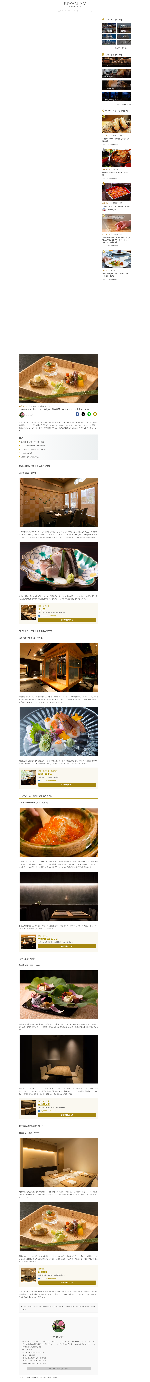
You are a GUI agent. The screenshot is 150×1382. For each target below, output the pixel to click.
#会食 (49, 1377)
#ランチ (43, 1377)
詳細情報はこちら (67, 620)
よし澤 (21, 473)
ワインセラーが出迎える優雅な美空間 (33, 445)
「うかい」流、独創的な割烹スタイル (33, 449)
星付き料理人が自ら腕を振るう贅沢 (32, 442)
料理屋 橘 (22, 1133)
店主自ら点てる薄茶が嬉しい (30, 457)
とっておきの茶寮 (26, 453)
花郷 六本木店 (24, 638)
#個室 (55, 1377)
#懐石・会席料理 (32, 1377)
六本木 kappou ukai (27, 802)
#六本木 (22, 1377)
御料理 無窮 (23, 965)
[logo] (75, 3)
